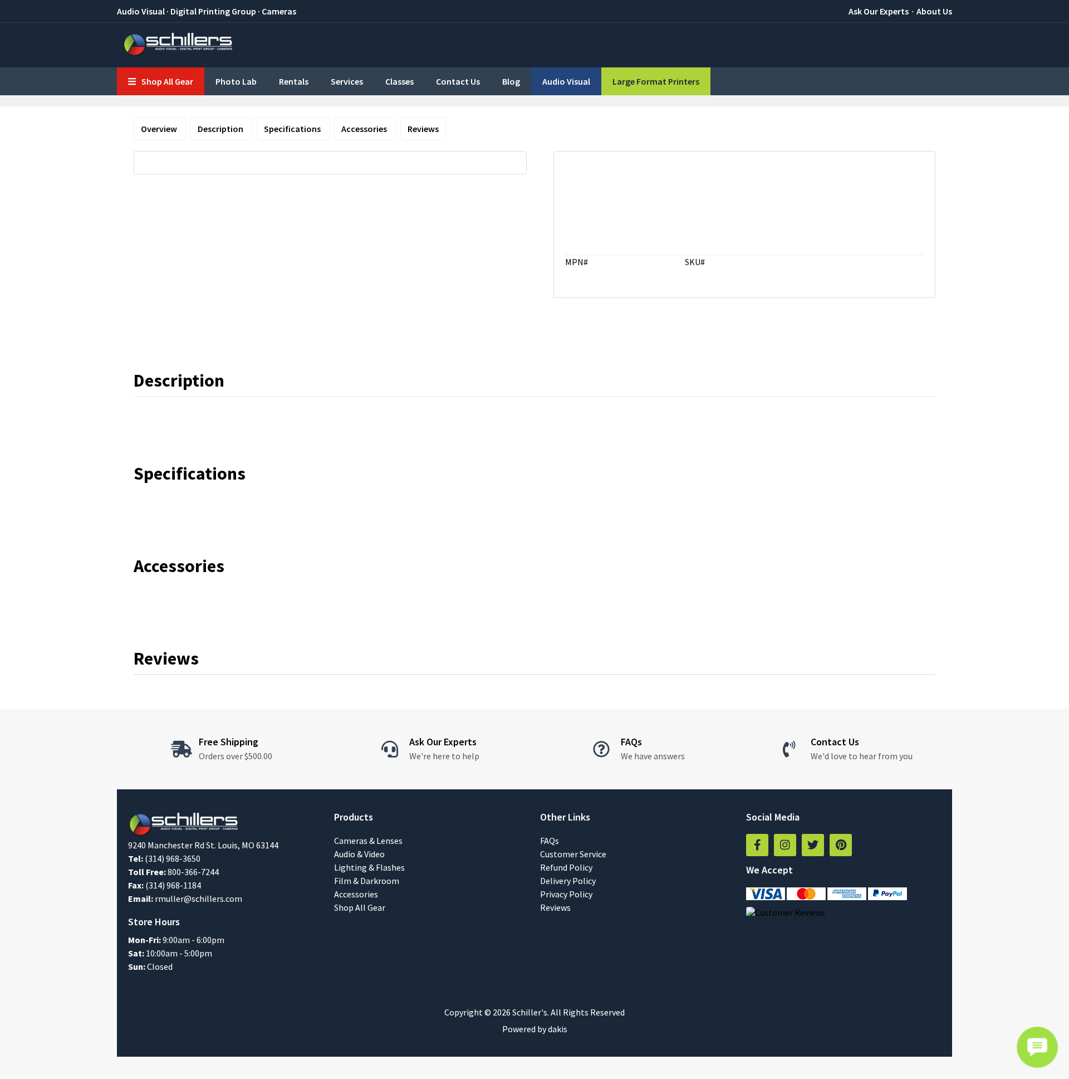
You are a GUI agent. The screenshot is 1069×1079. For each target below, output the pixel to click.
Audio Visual (566, 81)
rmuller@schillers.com (198, 898)
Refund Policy (566, 867)
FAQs (549, 840)
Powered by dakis (534, 1028)
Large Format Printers (655, 81)
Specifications (293, 128)
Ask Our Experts (879, 11)
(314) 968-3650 (172, 858)
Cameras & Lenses (368, 840)
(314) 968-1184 (173, 885)
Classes (399, 81)
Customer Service (573, 854)
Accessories (365, 128)
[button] (160, 81)
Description (221, 128)
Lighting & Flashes (369, 867)
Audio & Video (359, 854)
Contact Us (458, 81)
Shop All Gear (359, 907)
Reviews (423, 128)
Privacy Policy (566, 894)
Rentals (293, 81)
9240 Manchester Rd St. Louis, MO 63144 (203, 845)
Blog (511, 81)
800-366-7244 (193, 871)
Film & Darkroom (366, 880)
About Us (934, 11)
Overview (160, 128)
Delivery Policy (568, 880)
